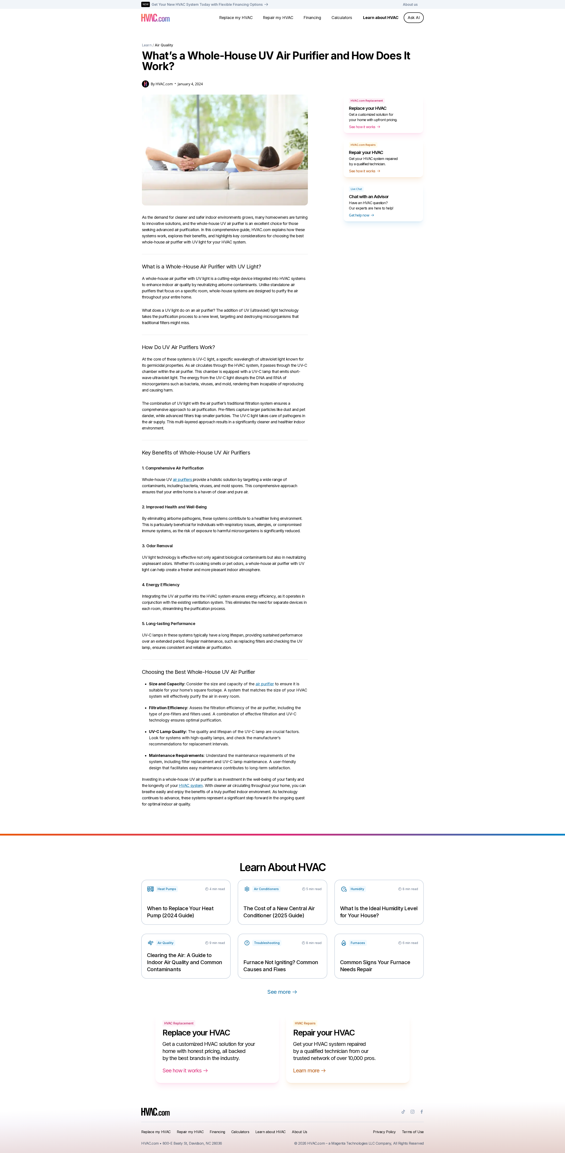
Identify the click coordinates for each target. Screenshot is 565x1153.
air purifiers (183, 479)
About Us (299, 1132)
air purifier (265, 684)
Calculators (341, 17)
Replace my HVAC (236, 17)
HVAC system (191, 785)
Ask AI (414, 17)
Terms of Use (413, 1132)
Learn (147, 45)
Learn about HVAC (380, 17)
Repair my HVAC (278, 17)
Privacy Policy (384, 1132)
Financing (312, 17)
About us (410, 4)
